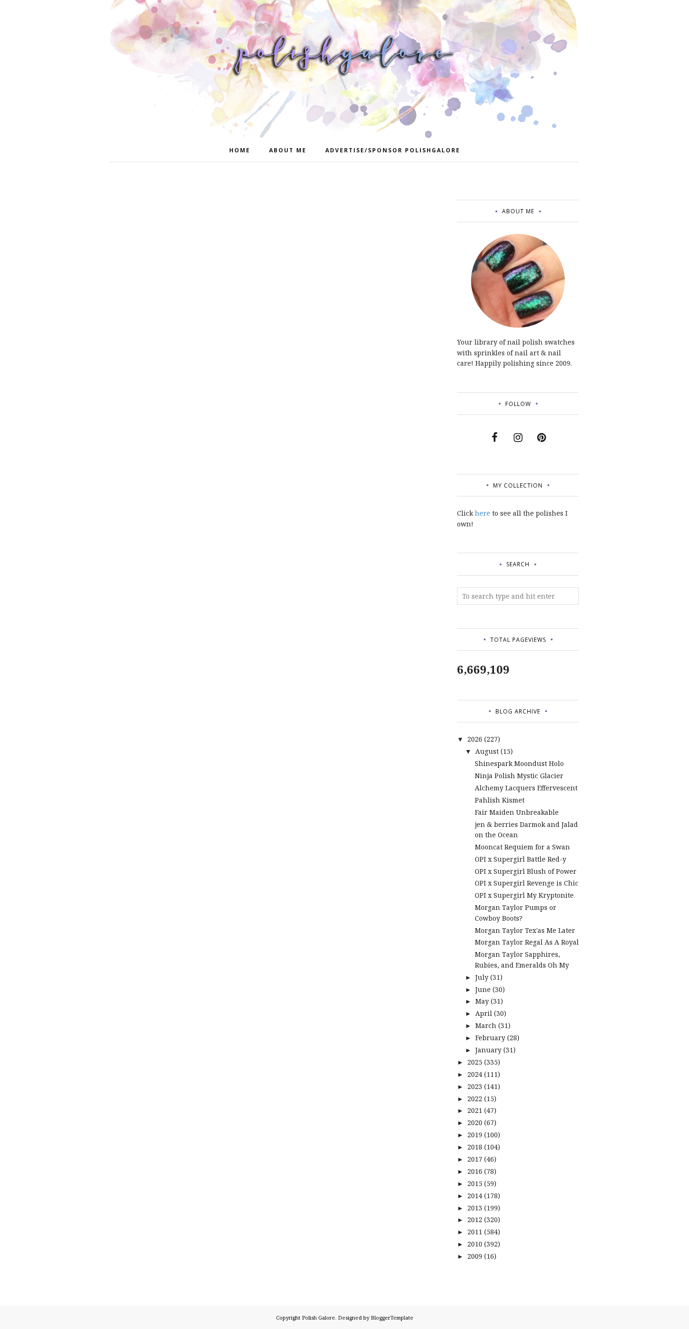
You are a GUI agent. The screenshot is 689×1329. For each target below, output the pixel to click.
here (482, 513)
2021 (474, 1110)
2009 (474, 1256)
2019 (474, 1134)
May (482, 1001)
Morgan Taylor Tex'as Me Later (525, 930)
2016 (474, 1171)
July (481, 977)
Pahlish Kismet (499, 800)
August (487, 751)
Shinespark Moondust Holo (519, 763)
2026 (474, 739)
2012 (474, 1219)
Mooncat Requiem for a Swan (522, 846)
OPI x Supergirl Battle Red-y (520, 859)
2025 (474, 1062)
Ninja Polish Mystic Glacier (519, 775)
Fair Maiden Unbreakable (517, 812)
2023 (474, 1086)
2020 (474, 1122)
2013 (474, 1207)
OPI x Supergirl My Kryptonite (524, 895)
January (488, 1049)
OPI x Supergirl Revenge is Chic (526, 882)
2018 (474, 1146)
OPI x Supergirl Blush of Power (526, 871)
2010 (474, 1243)
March (485, 1025)
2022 (474, 1098)
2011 (474, 1231)
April (483, 1013)
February (490, 1037)
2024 (474, 1074)
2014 (474, 1195)
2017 (474, 1159)
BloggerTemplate (392, 1317)
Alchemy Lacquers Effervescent (526, 787)
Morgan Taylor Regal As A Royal (527, 942)
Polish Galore (318, 1317)
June (483, 989)
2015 (474, 1183)
